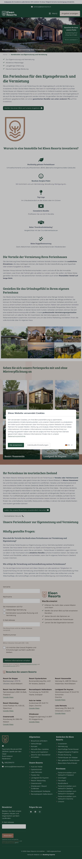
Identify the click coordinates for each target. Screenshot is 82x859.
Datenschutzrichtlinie (16, 436)
